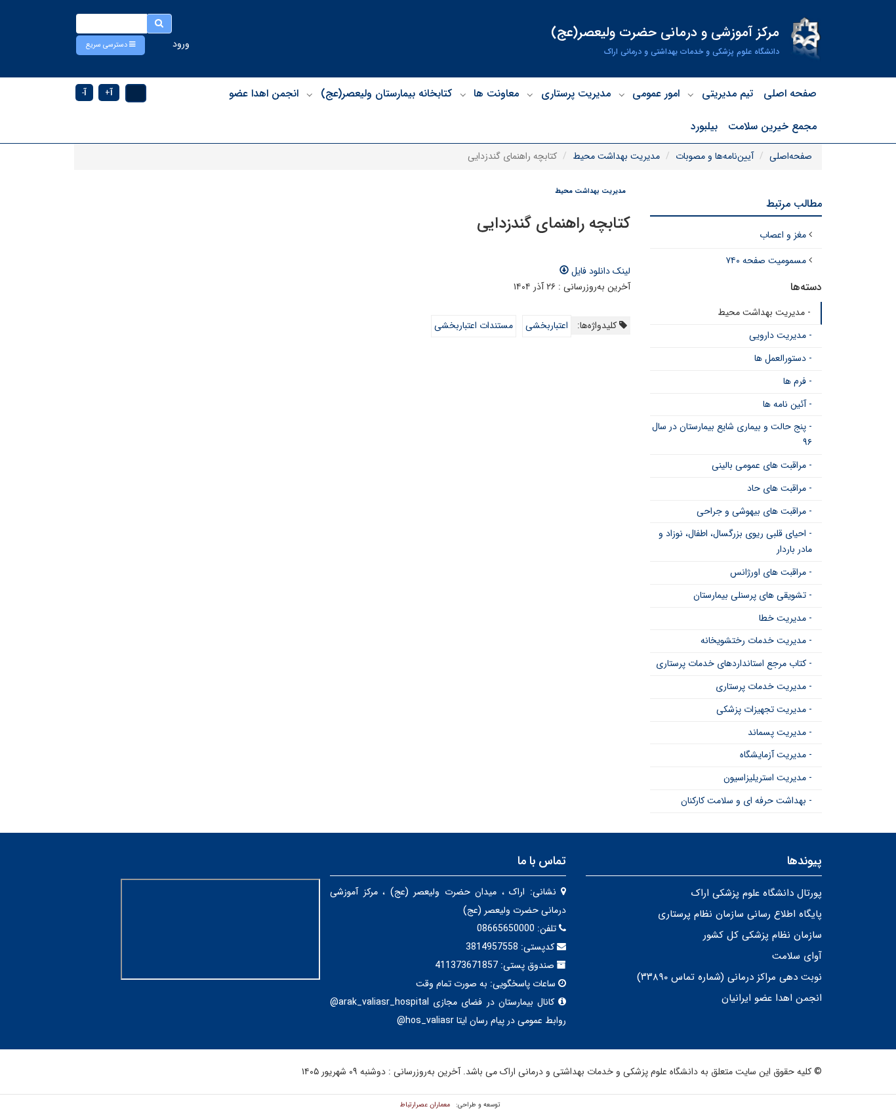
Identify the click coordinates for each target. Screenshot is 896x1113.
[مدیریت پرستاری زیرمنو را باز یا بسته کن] (530, 94)
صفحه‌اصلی (790, 156)
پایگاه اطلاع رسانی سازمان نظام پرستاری (740, 914)
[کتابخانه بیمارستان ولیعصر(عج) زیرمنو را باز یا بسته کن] (310, 94)
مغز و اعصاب (783, 235)
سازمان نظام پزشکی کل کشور (762, 935)
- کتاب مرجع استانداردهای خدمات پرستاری (734, 663)
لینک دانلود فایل (599, 271)
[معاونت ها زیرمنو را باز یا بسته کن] (463, 94)
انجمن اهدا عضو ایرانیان (772, 998)
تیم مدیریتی (727, 93)
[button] (110, 45)
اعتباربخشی (546, 325)
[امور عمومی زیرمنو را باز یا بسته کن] (622, 94)
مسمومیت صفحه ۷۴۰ (765, 260)
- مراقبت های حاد (779, 488)
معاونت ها (496, 93)
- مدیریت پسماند (780, 732)
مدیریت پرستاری (576, 93)
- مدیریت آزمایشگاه (776, 754)
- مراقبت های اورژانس (771, 572)
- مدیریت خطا (785, 618)
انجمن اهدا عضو (263, 93)
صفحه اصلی (790, 93)
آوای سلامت (797, 956)
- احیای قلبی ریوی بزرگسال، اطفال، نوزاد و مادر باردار (735, 541)
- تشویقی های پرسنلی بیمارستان (752, 595)
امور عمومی (656, 93)
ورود (181, 44)
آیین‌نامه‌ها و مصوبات (715, 156)
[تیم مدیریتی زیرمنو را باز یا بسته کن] (691, 94)
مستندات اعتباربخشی (473, 325)
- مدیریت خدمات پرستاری (764, 686)
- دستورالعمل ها (783, 358)
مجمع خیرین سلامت (772, 126)
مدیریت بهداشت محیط (616, 156)
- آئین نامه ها (787, 404)
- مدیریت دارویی (780, 335)
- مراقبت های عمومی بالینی (762, 465)
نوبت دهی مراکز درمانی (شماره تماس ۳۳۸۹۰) (729, 977)
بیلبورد (704, 126)
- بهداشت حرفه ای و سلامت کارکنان (746, 800)
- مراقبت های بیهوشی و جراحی (754, 511)
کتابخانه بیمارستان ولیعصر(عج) (386, 93)
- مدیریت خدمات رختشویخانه (756, 640)
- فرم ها (797, 381)
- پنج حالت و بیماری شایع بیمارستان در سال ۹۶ (732, 434)
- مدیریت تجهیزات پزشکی (764, 709)
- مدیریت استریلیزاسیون (767, 777)
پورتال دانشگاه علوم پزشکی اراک (756, 893)
